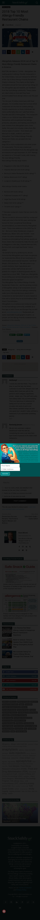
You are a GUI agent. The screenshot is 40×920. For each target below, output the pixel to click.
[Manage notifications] (4, 911)
